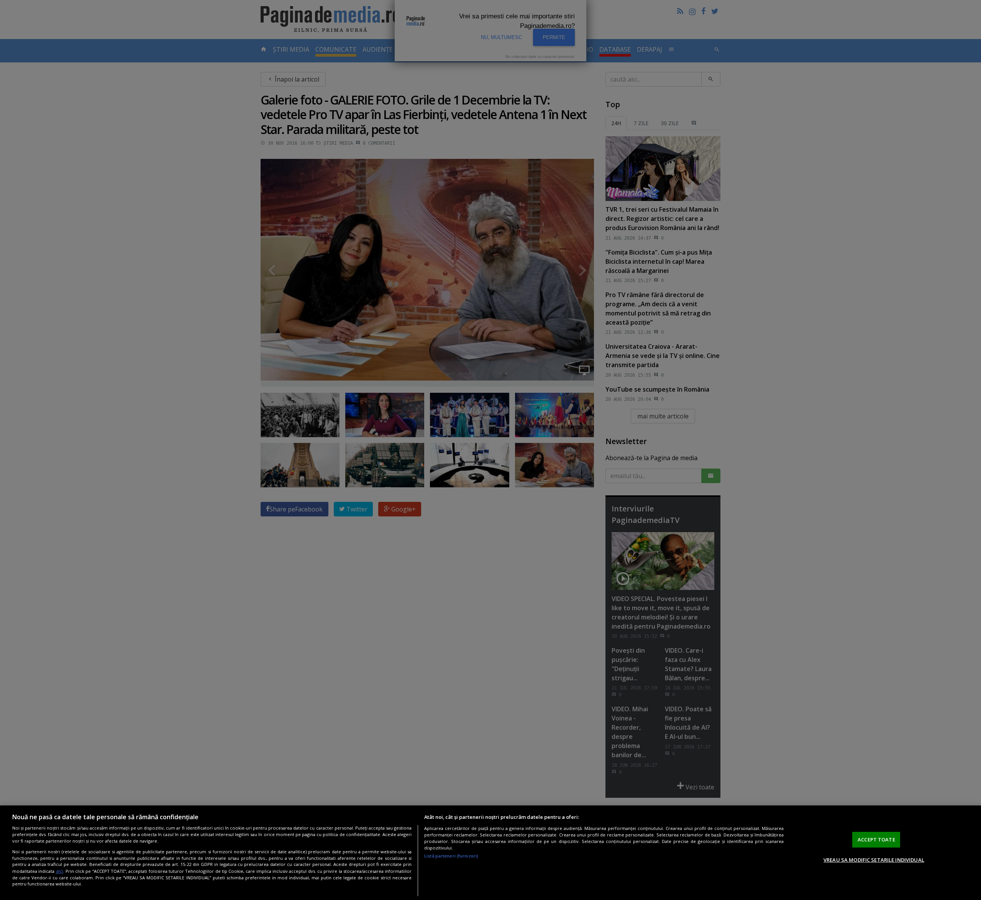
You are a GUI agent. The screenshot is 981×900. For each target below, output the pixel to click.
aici (59, 871)
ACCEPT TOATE (876, 839)
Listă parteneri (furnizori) (451, 856)
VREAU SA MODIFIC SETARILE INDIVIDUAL (874, 859)
